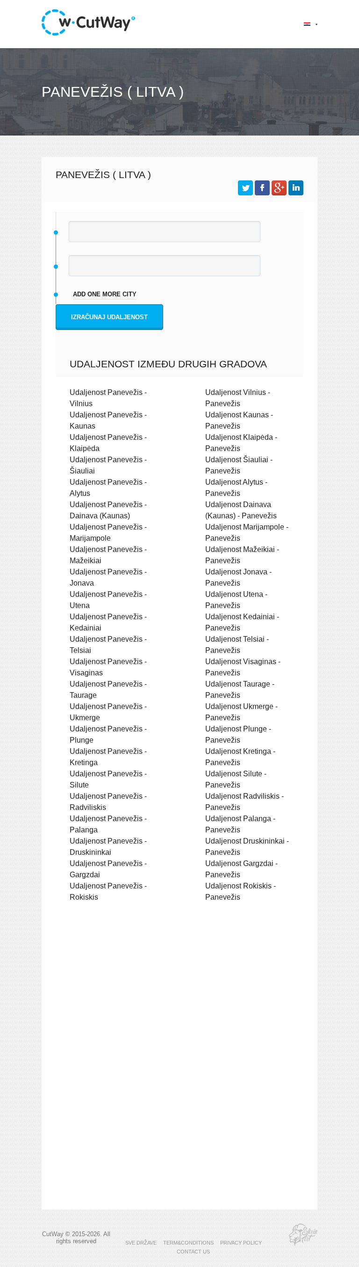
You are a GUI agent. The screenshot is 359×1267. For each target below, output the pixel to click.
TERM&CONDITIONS (188, 1243)
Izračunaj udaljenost (109, 317)
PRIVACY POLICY (241, 1243)
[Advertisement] (179, 990)
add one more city (104, 294)
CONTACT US (193, 1251)
